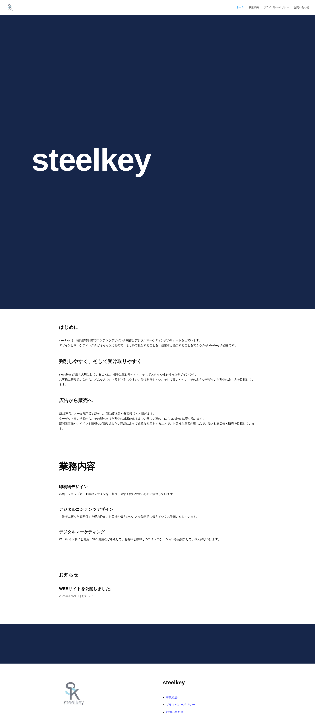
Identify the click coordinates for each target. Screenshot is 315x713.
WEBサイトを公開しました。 (86, 588)
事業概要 (254, 7)
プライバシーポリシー (276, 7)
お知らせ (87, 596)
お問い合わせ (301, 7)
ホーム (240, 7)
